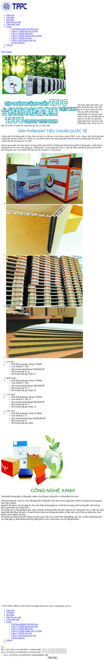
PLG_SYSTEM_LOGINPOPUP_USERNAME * (21, 650)
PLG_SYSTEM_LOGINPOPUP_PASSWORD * (21, 652)
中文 (3, 52)
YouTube (5, 595)
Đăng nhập (52, 658)
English (9, 52)
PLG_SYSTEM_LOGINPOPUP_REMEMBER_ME (26, 655)
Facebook (5, 591)
